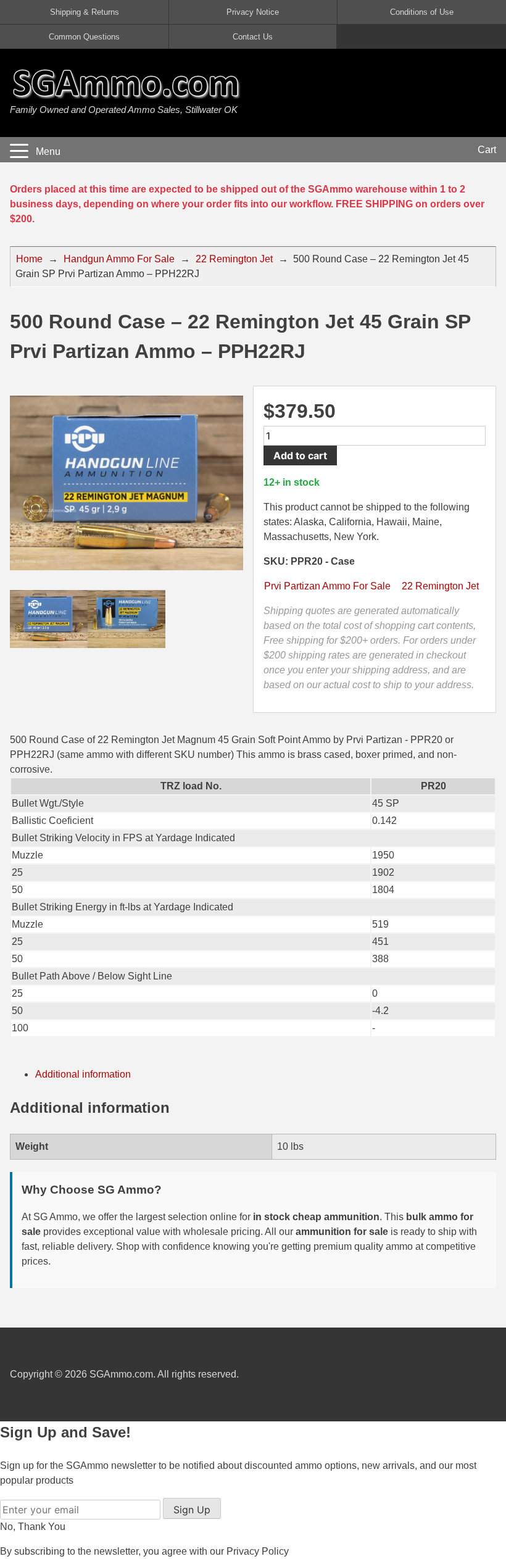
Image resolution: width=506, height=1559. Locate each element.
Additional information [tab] (83, 1074)
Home (29, 259)
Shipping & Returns (84, 12)
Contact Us (253, 36)
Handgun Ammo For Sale (119, 259)
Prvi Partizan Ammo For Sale (327, 586)
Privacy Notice (252, 12)
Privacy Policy (257, 1551)
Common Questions (84, 36)
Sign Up (191, 1509)
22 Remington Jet (234, 259)
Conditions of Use (422, 12)
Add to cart (300, 455)
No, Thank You (32, 1526)
